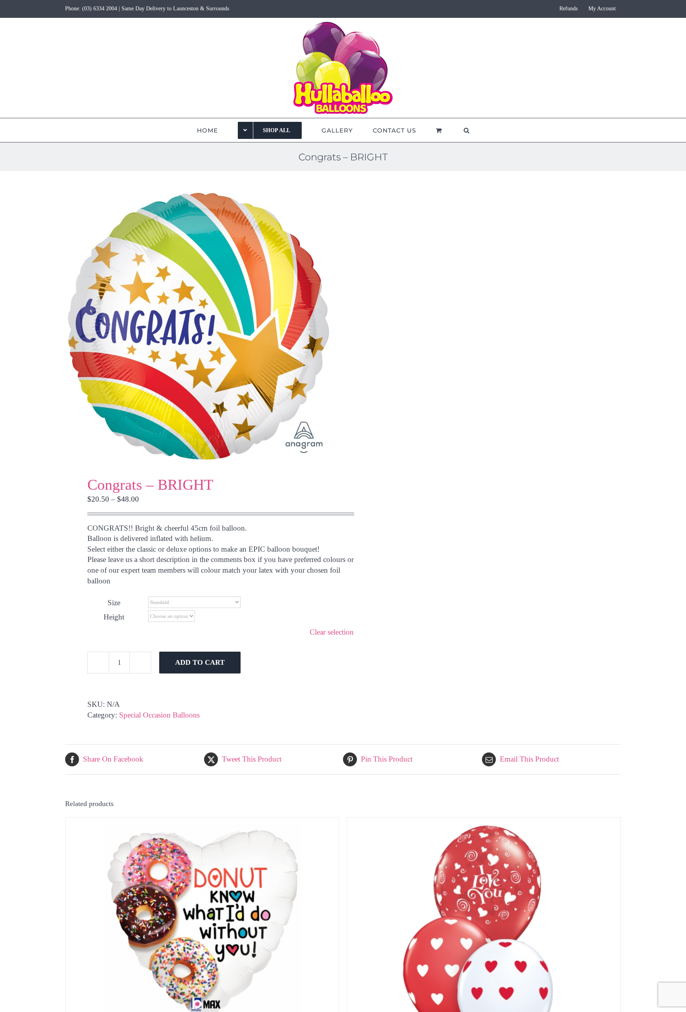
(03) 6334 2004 (99, 9)
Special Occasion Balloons (159, 715)
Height (114, 617)
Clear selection (332, 632)
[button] (467, 130)
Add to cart (200, 662)
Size (114, 602)
